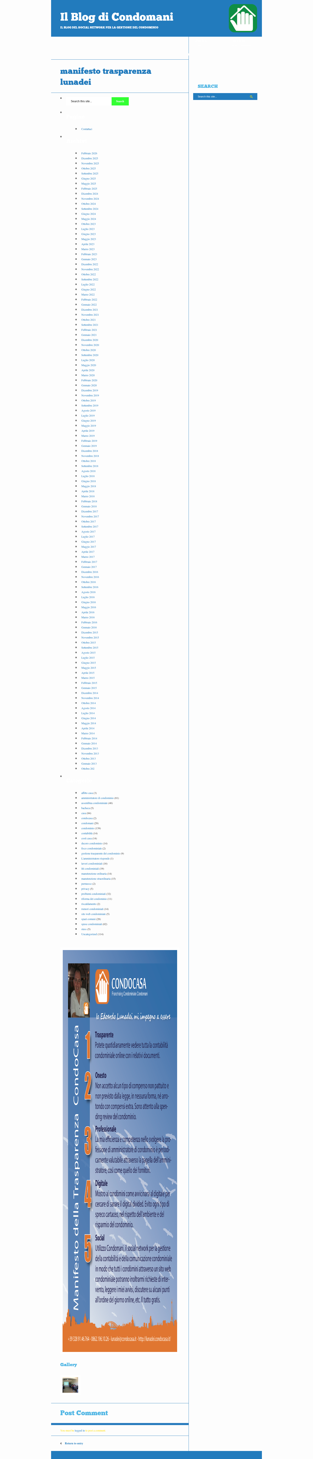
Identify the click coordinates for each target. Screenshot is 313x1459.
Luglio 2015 (88, 657)
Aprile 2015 (87, 672)
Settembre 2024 (89, 208)
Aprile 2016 (87, 612)
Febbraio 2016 (89, 622)
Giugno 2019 (88, 420)
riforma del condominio (94, 899)
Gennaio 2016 (89, 627)
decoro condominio (91, 843)
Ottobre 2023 (88, 224)
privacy (85, 888)
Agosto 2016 (88, 592)
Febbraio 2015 (89, 683)
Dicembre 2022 (89, 264)
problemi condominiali (93, 893)
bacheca (85, 808)
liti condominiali (90, 868)
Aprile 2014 (87, 728)
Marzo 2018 (88, 496)
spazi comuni (88, 919)
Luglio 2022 (88, 284)
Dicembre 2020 (89, 340)
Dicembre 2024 (89, 193)
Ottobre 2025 (88, 168)
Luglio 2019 (88, 415)
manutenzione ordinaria (94, 873)
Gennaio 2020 (89, 385)
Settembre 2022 (89, 279)
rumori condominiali (92, 909)
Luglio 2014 (88, 713)
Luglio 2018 (88, 476)
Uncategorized (89, 934)
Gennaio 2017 (89, 567)
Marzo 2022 (88, 294)
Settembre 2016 (89, 587)
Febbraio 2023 (89, 254)
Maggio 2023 (88, 239)
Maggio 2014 (88, 723)
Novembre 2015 (90, 637)
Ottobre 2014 (88, 703)
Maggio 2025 (88, 183)
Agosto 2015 (88, 652)
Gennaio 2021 (89, 335)
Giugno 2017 (88, 541)
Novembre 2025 (90, 163)
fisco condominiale (91, 848)
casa (83, 813)
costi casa (86, 838)
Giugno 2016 (88, 602)
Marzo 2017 (88, 556)
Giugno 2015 (88, 662)
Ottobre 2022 (88, 274)
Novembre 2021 (90, 314)
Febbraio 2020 (89, 380)
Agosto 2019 (88, 410)
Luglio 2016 (88, 597)
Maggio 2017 (88, 546)
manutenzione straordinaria (95, 878)
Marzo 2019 (88, 435)
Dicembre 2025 (89, 158)
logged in (80, 1430)
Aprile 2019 (87, 430)
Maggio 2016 (88, 607)
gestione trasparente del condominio (100, 853)
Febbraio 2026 (89, 153)
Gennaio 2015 (89, 688)
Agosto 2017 (88, 531)
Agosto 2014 (88, 708)
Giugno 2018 (88, 481)
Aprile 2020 (87, 370)
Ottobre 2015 (88, 642)
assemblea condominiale (94, 803)
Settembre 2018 (89, 466)
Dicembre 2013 (89, 748)
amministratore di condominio (97, 798)
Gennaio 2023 (89, 259)
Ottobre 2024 (88, 203)
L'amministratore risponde (95, 858)
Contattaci (86, 129)
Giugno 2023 (88, 234)
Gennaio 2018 (89, 506)
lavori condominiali (91, 863)
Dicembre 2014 (89, 693)
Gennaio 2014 (89, 743)
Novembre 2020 (90, 345)
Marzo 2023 (88, 249)
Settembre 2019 (89, 405)
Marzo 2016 (88, 617)
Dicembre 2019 (89, 390)
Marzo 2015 (88, 678)
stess (84, 929)
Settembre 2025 (89, 173)
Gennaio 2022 (89, 304)
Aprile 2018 (87, 491)
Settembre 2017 (89, 526)
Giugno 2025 (88, 178)
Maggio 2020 (88, 365)
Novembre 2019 (90, 395)
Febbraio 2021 (89, 330)
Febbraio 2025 (89, 188)
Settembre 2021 (89, 324)
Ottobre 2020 (88, 350)
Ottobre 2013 (88, 758)
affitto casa (87, 793)
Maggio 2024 (88, 219)
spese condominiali (91, 924)
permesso (86, 883)
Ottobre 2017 (88, 521)
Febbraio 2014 (89, 738)
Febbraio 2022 (89, 299)
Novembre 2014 (90, 698)
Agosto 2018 (88, 471)
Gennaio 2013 (89, 763)
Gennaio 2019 (89, 446)
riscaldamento (88, 904)
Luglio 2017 (88, 536)
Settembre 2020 (89, 355)
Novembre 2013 (90, 753)
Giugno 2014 (88, 718)
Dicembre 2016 (89, 572)
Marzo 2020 (88, 375)
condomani (87, 823)
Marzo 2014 (88, 733)
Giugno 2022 (88, 289)
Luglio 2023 (88, 229)
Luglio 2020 (88, 360)
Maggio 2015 (88, 667)
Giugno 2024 (88, 214)
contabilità (86, 833)
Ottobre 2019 (88, 400)
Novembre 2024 (90, 198)
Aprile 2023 (87, 244)
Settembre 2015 (89, 647)
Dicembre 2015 (89, 632)
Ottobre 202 (87, 768)
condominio (87, 828)
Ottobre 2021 (88, 319)
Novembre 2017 (90, 516)
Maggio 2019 (88, 425)
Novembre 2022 (90, 269)
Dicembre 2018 (89, 451)
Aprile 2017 (87, 551)
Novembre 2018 (90, 456)
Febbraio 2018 (89, 501)
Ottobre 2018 (88, 461)
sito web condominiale (93, 914)
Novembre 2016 (90, 577)
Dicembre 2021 (89, 309)
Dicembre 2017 (89, 511)
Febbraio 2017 (89, 562)
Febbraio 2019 (89, 440)
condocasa (87, 818)
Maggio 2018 (88, 486)
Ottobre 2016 (88, 582)
